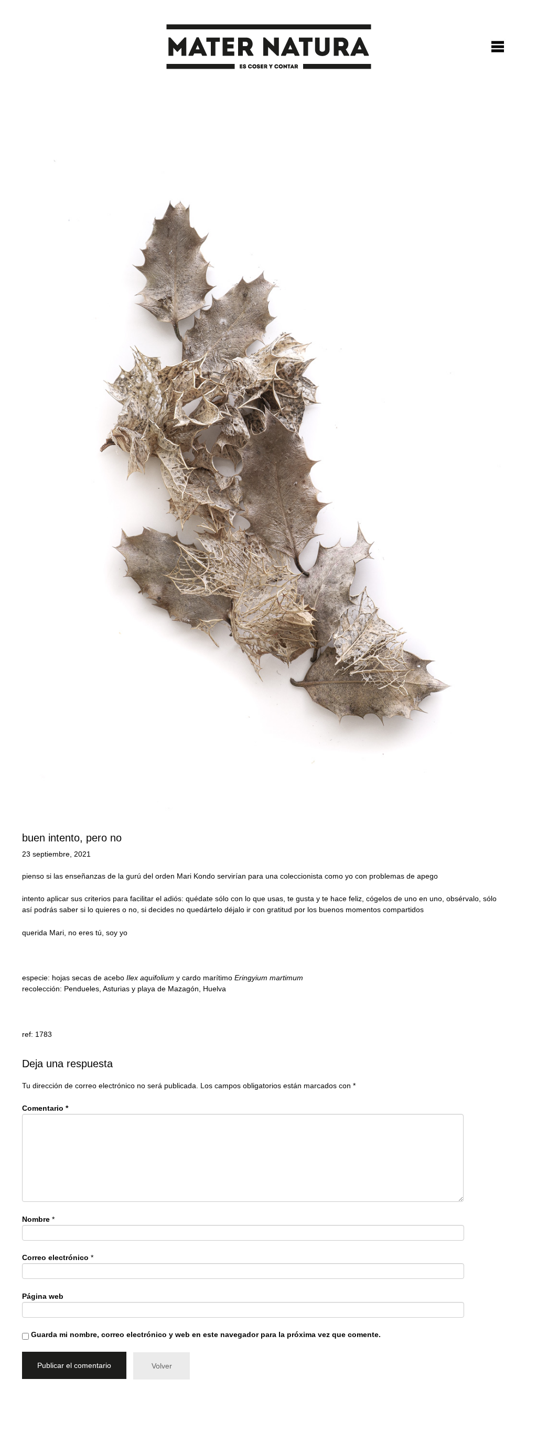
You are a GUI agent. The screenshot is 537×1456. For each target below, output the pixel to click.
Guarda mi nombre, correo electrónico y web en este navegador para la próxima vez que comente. (206, 1334)
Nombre (36, 1219)
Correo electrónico (55, 1257)
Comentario (45, 1108)
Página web (42, 1296)
